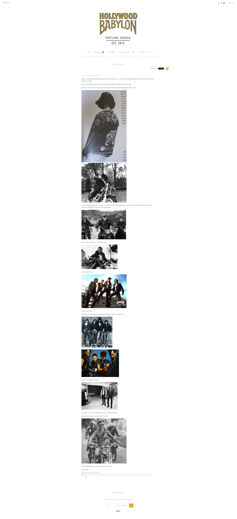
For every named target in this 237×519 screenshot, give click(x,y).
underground (147, 474)
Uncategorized (139, 474)
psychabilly (124, 474)
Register (141, 52)
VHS (88, 52)
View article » (85, 469)
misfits (119, 474)
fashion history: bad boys (90, 76)
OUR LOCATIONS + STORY (127, 52)
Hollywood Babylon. (125, 499)
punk (129, 474)
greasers (96, 474)
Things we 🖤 (99, 52)
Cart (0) (231, 3)
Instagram (224, 3)
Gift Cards (111, 52)
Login (148, 52)
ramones (133, 474)
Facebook (219, 3)
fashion (89, 474)
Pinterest (221, 3)
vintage (86, 476)
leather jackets (113, 474)
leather (107, 474)
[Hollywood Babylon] (118, 7)
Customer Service (118, 492)
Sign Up (108, 505)
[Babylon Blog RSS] (166, 68)
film (92, 474)
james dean (102, 474)
